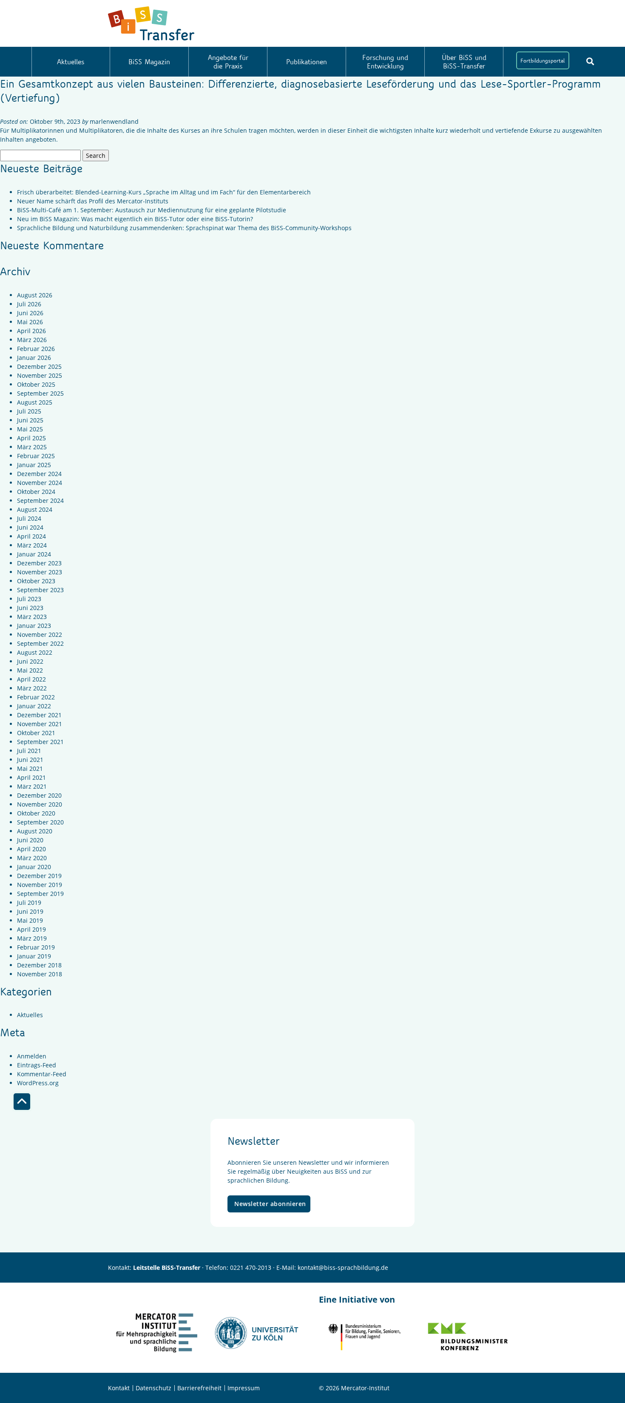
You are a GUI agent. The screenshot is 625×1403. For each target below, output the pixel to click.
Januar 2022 (34, 706)
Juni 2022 (30, 661)
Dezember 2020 (39, 795)
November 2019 (39, 885)
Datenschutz (153, 1388)
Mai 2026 (30, 322)
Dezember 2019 (39, 876)
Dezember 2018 (39, 965)
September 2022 (40, 643)
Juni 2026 (30, 313)
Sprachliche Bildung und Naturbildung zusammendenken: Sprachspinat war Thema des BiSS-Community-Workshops (184, 228)
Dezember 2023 (39, 563)
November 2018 (39, 974)
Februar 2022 (36, 697)
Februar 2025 (36, 456)
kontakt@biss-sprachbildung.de (343, 1267)
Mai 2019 (30, 920)
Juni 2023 (30, 608)
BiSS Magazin (149, 61)
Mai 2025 (30, 429)
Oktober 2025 (36, 384)
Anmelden (31, 1056)
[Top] (22, 1101)
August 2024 (34, 509)
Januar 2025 (34, 465)
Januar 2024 (34, 554)
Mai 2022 (30, 670)
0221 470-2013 (250, 1267)
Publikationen (306, 61)
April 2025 (31, 438)
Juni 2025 (30, 420)
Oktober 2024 (36, 492)
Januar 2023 (34, 626)
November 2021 (39, 724)
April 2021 (31, 777)
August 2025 (34, 402)
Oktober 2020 (36, 813)
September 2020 (40, 822)
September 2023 (40, 590)
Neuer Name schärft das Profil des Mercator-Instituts (92, 201)
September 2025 (40, 393)
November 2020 (39, 804)
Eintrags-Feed (36, 1065)
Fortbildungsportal (542, 60)
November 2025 (39, 375)
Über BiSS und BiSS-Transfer (464, 61)
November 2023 (39, 572)
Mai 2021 (30, 768)
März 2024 (32, 545)
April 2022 (31, 679)
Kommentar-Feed (41, 1074)
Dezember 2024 (39, 474)
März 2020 (32, 858)
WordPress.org (38, 1083)
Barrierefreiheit (199, 1388)
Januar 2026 (34, 358)
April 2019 (31, 929)
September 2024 (40, 500)
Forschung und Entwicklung (385, 61)
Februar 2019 (36, 947)
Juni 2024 (30, 527)
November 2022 (39, 634)
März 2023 (32, 617)
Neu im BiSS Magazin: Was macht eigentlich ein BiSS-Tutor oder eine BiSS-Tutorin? (135, 219)
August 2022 (34, 652)
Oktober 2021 (36, 733)
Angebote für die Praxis (228, 61)
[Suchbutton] (590, 61)
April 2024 (31, 536)
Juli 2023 (29, 599)
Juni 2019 (30, 911)
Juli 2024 (29, 518)
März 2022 (32, 688)
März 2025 (32, 447)
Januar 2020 (34, 867)
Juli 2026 (29, 304)
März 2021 (32, 786)
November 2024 (39, 483)
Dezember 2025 (39, 366)
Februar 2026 (36, 349)
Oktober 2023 (36, 581)
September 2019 (40, 894)
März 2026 (32, 340)
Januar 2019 (34, 956)
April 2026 (31, 331)
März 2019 (32, 938)
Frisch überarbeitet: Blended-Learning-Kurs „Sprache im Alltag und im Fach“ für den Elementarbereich (164, 192)
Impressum (243, 1388)
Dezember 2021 (39, 715)
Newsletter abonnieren (270, 1204)
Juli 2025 (29, 411)
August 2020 (34, 831)
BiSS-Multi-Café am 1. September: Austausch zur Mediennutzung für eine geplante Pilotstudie (151, 210)
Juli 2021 (29, 751)
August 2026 (34, 295)
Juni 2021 (30, 760)
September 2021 (40, 742)
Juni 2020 (30, 840)
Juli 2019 (29, 902)
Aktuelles (70, 61)
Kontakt (119, 1388)
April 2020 (31, 849)
